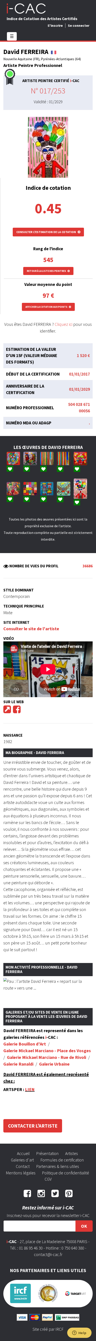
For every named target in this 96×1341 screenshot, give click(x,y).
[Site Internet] (7, 711)
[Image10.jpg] (30, 488)
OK (84, 1226)
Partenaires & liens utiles (57, 1166)
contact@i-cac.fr (48, 1254)
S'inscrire (55, 25)
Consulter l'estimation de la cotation (46, 232)
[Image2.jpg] (30, 458)
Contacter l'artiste (32, 1126)
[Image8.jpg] (13, 488)
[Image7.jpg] (63, 488)
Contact (23, 1166)
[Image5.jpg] (63, 458)
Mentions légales (20, 1173)
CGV (48, 1179)
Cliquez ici (63, 324)
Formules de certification (62, 1160)
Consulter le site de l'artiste (31, 628)
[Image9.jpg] (47, 458)
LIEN (30, 1089)
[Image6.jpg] (80, 458)
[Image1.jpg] (80, 489)
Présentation (47, 1153)
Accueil (23, 1153)
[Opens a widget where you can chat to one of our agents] (79, 1333)
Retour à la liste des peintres (47, 271)
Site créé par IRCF (48, 1329)
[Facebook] (17, 711)
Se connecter (78, 25)
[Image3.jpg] (47, 488)
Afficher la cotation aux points (46, 306)
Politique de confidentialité (65, 1173)
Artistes (71, 1153)
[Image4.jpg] (13, 458)
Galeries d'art (22, 1160)
